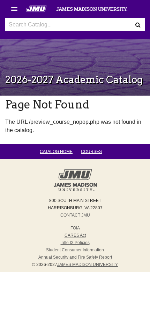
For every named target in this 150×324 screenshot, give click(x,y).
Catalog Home (56, 151)
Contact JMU (75, 215)
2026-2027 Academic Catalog (74, 80)
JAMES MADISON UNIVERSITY (87, 264)
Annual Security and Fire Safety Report (75, 257)
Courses (91, 151)
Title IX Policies (75, 242)
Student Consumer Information (75, 250)
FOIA (75, 228)
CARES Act (75, 235)
